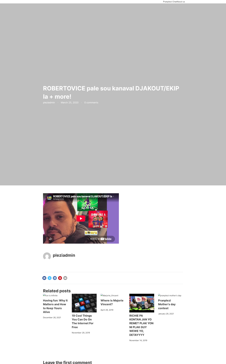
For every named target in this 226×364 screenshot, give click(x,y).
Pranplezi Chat (170, 1)
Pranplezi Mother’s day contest (167, 304)
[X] (50, 278)
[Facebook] (44, 278)
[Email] (65, 278)
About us (181, 1)
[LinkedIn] (55, 278)
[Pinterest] (60, 278)
